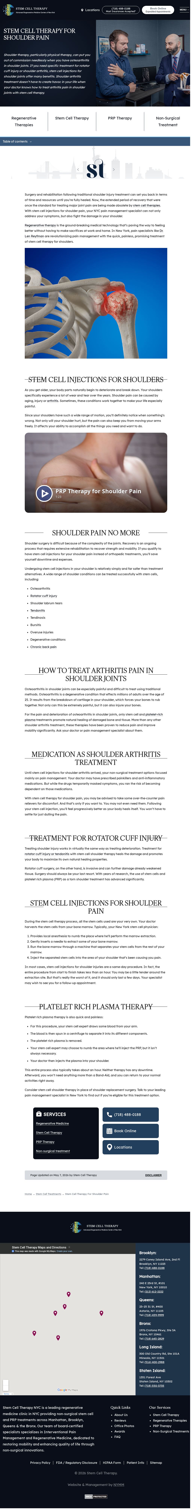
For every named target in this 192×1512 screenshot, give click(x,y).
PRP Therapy (120, 118)
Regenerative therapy (40, 225)
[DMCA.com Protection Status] (96, 1496)
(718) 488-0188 (121, 10)
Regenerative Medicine (52, 1123)
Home (28, 1193)
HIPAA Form (112, 1463)
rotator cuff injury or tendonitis (47, 854)
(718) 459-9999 (154, 1315)
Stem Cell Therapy (72, 118)
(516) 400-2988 (154, 1362)
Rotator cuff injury (43, 596)
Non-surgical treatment (53, 1151)
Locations (92, 10)
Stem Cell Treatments (48, 1193)
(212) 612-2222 (154, 1291)
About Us (121, 1415)
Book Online (158, 10)
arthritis (52, 401)
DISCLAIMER (153, 1175)
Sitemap (156, 1463)
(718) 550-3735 (154, 1385)
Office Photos (124, 1426)
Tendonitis (37, 610)
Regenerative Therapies (23, 121)
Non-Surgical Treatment (168, 121)
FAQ (117, 1437)
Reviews (120, 1420)
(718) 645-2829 (154, 1338)
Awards (119, 1431)
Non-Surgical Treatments (171, 1431)
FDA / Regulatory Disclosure (76, 1463)
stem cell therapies (146, 205)
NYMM (118, 1485)
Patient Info (135, 1463)
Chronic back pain (43, 647)
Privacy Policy (40, 1463)
